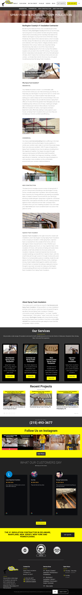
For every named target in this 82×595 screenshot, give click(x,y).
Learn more (63, 591)
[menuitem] (10, 3)
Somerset (50, 583)
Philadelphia (47, 574)
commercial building (35, 141)
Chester (53, 570)
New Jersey (12, 586)
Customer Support (30, 581)
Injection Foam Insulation (30, 236)
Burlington (49, 577)
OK (55, 591)
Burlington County (38, 30)
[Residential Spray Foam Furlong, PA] (41, 398)
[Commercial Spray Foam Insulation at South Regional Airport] (14, 398)
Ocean (45, 583)
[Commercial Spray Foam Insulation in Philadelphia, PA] (68, 398)
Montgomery (53, 572)
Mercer (52, 579)
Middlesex (46, 581)
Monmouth (53, 581)
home (27, 89)
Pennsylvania (7, 587)
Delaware (6, 586)
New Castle (49, 586)
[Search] (79, 3)
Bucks (48, 570)
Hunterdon (46, 579)
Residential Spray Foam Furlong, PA (40, 407)
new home (28, 206)
